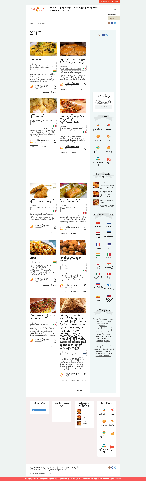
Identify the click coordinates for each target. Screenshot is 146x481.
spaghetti (96, 349)
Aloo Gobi (33, 258)
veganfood (109, 353)
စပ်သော (100, 349)
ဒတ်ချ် (108, 226)
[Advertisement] (58, 169)
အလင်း (105, 342)
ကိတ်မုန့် (109, 151)
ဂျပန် (98, 268)
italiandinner (100, 340)
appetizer (39, 65)
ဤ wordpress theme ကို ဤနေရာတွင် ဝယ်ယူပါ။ (110, 478)
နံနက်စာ (44, 65)
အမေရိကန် (96, 319)
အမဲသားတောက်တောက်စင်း (70, 267)
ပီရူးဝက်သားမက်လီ (70, 201)
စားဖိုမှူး (66, 11)
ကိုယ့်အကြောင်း (36, 470)
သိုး (54, 207)
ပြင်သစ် (98, 248)
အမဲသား (98, 140)
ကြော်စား (42, 122)
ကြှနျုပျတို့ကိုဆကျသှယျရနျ (55, 470)
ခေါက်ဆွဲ (109, 344)
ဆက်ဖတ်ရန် (34, 92)
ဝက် (71, 68)
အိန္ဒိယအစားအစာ (106, 334)
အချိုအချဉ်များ (96, 347)
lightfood (111, 342)
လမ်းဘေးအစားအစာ (44, 123)
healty (112, 332)
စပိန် (98, 300)
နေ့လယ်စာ (37, 67)
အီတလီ (109, 258)
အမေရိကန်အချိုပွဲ (103, 319)
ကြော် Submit (54, 11)
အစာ (104, 330)
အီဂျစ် (98, 237)
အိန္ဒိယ (98, 258)
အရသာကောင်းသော (99, 351)
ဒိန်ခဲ (108, 164)
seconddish (111, 347)
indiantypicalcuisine (100, 336)
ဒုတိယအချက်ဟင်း (34, 69)
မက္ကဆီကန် (98, 277)
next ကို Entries (79, 390)
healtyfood (99, 334)
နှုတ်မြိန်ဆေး (33, 65)
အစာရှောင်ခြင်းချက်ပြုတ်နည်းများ (100, 327)
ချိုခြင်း (105, 349)
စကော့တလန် (108, 288)
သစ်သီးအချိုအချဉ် (101, 323)
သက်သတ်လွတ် (108, 351)
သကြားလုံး (111, 349)
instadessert (108, 336)
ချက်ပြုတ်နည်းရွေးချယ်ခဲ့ (42, 85)
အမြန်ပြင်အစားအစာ (35, 122)
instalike (104, 338)
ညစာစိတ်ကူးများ (103, 325)
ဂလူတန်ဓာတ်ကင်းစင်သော (98, 332)
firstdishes (110, 327)
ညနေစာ (32, 67)
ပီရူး (108, 277)
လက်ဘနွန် (109, 268)
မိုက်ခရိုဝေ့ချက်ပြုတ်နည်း (45, 67)
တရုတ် (98, 226)
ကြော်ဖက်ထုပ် (37, 116)
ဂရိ (108, 248)
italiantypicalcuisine (98, 342)
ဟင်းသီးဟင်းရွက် (107, 355)
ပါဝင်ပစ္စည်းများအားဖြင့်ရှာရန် (86, 7)
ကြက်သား (33, 324)
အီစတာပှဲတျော (44, 207)
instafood (98, 338)
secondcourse (104, 347)
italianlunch (107, 340)
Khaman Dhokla (35, 59)
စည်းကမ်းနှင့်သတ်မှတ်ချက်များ (42, 467)
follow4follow (99, 330)
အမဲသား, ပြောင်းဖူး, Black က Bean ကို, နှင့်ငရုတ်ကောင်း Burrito (72, 119)
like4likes (98, 344)
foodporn (109, 330)
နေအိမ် (53, 7)
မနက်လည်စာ (49, 65)
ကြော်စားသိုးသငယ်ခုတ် (42, 201)
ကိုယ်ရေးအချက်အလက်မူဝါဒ (67, 467)
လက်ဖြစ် (107, 332)
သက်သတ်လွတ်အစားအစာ (100, 353)
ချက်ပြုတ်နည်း (65, 7)
